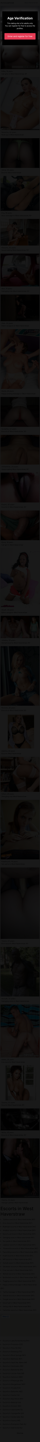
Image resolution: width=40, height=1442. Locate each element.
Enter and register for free (20, 36)
